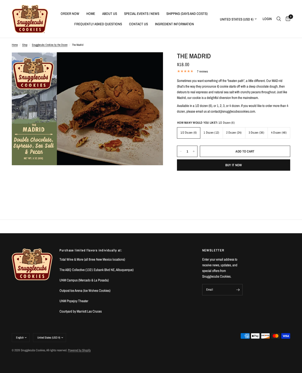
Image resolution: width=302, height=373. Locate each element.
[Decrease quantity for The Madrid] (180, 151)
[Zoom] (153, 61)
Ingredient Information (174, 23)
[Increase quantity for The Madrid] (193, 151)
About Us (109, 13)
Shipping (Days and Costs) (187, 13)
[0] (286, 19)
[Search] (278, 19)
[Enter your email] (238, 289)
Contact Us (138, 23)
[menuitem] (70, 13)
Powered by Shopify (79, 350)
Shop (24, 45)
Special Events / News (141, 13)
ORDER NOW (70, 13)
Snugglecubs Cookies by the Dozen (49, 45)
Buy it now (233, 165)
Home (90, 13)
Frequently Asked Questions (98, 23)
